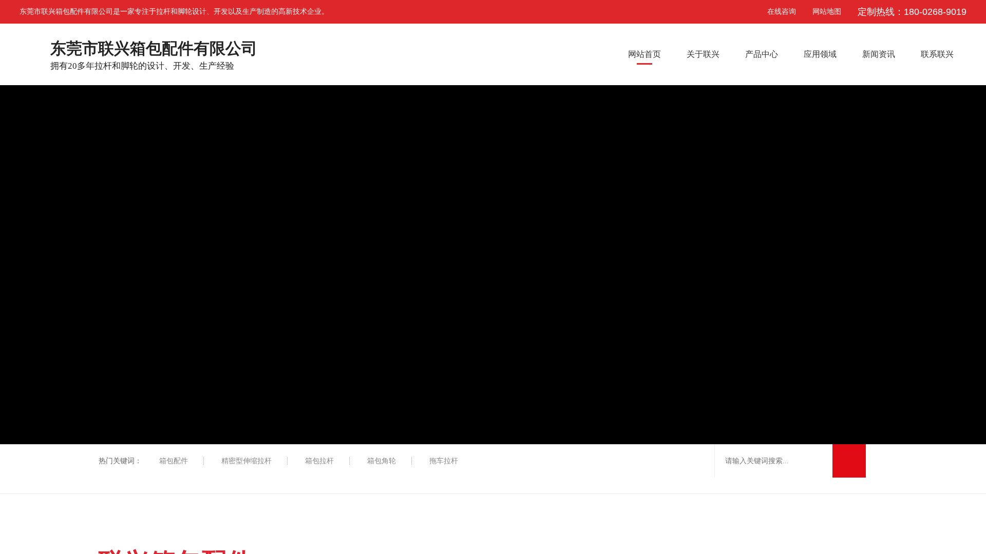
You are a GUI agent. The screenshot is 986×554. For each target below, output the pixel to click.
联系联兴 (937, 54)
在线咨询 (773, 11)
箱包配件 (173, 461)
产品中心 (761, 54)
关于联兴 (703, 54)
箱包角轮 (381, 461)
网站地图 (826, 11)
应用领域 (820, 54)
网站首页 (644, 54)
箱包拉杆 (319, 461)
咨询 (971, 153)
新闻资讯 (878, 54)
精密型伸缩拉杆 (246, 461)
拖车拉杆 (443, 461)
